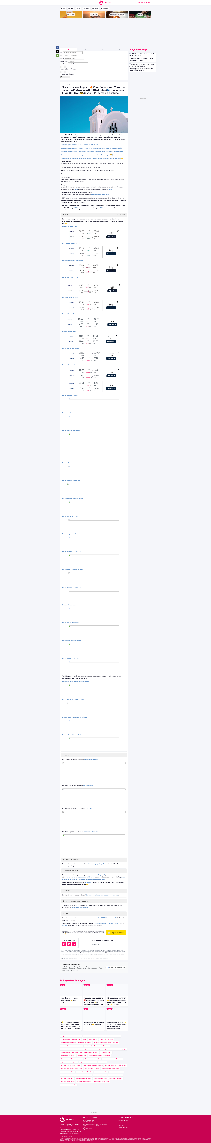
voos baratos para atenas (67, 1071)
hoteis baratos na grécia (84, 1042)
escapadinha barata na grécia (112, 1036)
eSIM (66, 913)
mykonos (115, 1042)
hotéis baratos (93, 1039)
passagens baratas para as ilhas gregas (115, 1049)
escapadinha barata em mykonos (93, 1036)
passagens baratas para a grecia (94, 1049)
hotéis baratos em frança (106, 1039)
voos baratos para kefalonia (83, 1075)
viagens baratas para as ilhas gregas (112, 1058)
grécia (84, 1039)
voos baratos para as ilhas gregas (110, 1068)
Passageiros (64, 61)
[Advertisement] (105, 31)
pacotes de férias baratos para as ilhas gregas (97, 1045)
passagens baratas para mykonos (89, 1052)
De (61, 52)
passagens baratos (106, 1052)
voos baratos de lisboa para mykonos (93, 1065)
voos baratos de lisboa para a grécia (70, 1065)
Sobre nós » (121, 1125)
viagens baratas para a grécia (92, 1058)
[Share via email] (57, 55)
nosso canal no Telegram (103, 952)
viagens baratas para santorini (88, 1062)
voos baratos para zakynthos (68, 1084)
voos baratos (102, 1062)
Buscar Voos (65, 77)
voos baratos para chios (101, 1071)
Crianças (63, 69)
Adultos (62, 64)
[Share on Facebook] (57, 47)
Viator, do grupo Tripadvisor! (98, 864)
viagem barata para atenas (68, 1055)
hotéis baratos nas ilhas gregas (102, 1042)
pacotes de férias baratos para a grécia (71, 1045)
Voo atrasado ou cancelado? (77, 901)
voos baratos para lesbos (115, 1075)
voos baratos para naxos (100, 1078)
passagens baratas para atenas (69, 1052)
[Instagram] (74, 944)
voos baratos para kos (100, 1075)
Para (61, 55)
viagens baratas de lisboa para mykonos (71, 1058)
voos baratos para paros (115, 1078)
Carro (67, 891)
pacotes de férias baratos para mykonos (72, 1049)
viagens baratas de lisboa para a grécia (99, 1055)
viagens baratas (82, 1055)
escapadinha (64, 1036)
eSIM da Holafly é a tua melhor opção (107, 923)
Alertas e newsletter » (124, 1127)
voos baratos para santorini (84, 1081)
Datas (62, 58)
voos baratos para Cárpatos (84, 1071)
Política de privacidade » (124, 1123)
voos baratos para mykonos (83, 1078)
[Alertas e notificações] (134, 2)
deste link (88, 882)
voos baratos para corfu (116, 1071)
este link (64, 925)
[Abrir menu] (61, 2)
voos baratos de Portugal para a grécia (115, 1065)
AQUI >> (77, 208)
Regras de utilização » (124, 1120)
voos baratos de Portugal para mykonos (71, 1068)
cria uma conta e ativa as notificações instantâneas (79, 952)
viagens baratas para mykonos (69, 1062)
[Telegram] (69, 944)
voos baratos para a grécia (92, 1068)
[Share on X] (57, 51)
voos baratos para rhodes (68, 1081)
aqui (76, 189)
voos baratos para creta (67, 1075)
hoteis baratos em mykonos (68, 1042)
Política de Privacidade (89, 1139)
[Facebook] (64, 944)
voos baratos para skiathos (101, 1081)
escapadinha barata (75, 1036)
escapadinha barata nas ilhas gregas (70, 1039)
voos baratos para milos (67, 1078)
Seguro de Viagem (71, 870)
